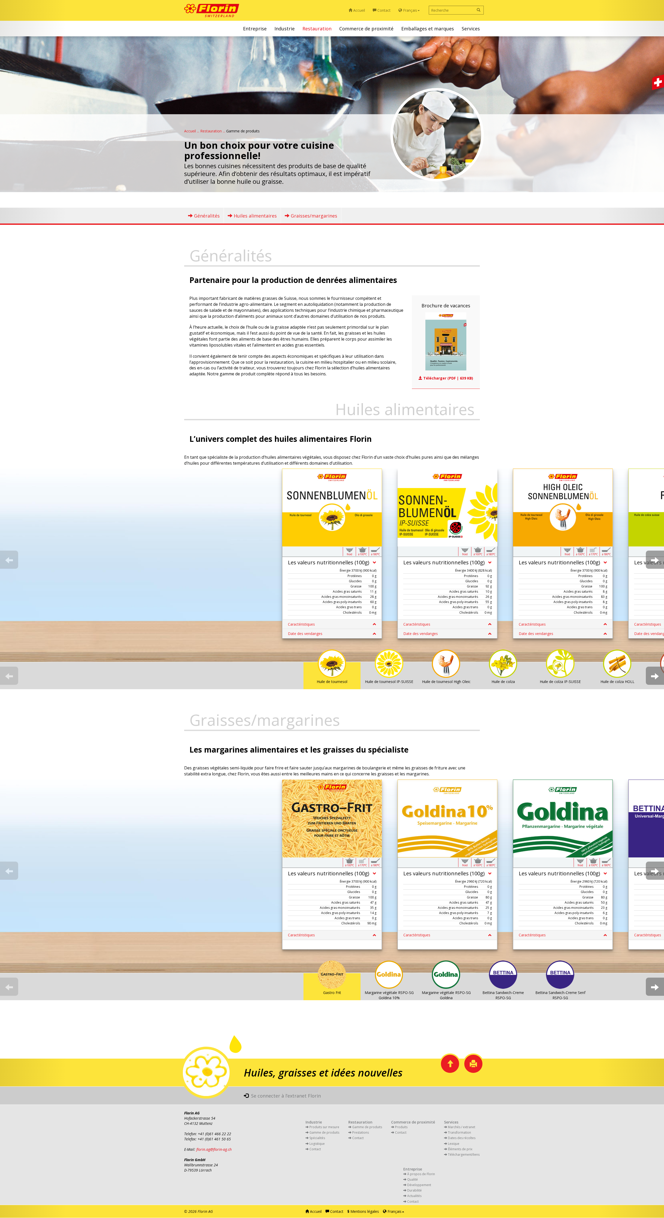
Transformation (459, 1132)
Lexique (453, 1143)
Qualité (412, 1179)
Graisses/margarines (313, 216)
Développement (418, 1185)
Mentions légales (363, 1211)
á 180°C (375, 554)
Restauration (316, 28)
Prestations (360, 1132)
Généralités (206, 216)
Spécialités (317, 1138)
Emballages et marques (427, 28)
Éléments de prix (459, 1149)
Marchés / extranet (461, 1127)
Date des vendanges (305, 633)
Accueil (358, 10)
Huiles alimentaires (254, 216)
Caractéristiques (301, 624)
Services (471, 28)
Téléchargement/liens (463, 1154)
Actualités (413, 1196)
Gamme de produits (366, 1127)
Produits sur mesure (324, 1127)
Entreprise (255, 28)
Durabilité (414, 1190)
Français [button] (409, 10)
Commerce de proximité (366, 28)
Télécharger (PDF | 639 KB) (447, 378)
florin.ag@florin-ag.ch (214, 1149)
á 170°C (593, 554)
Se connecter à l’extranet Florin (284, 1096)
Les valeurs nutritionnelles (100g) (328, 562)
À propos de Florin (420, 1174)
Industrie (284, 28)
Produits (400, 1127)
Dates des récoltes (461, 1138)
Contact (383, 10)
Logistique (317, 1143)
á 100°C (362, 554)
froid (349, 554)
